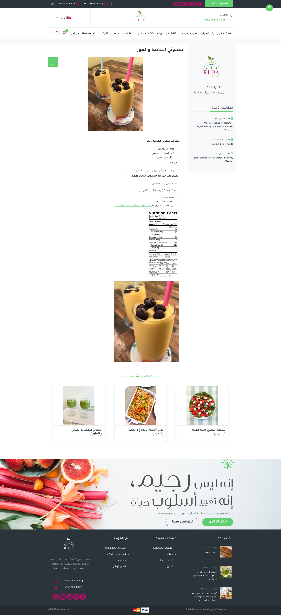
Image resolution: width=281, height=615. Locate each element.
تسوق (205, 33)
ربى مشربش (226, 609)
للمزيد (103, 433)
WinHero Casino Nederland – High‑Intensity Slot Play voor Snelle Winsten (215, 127)
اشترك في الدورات (167, 33)
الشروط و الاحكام (116, 554)
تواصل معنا (166, 560)
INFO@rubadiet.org (93, 4)
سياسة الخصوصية (115, 548)
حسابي (122, 560)
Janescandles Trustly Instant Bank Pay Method (213, 160)
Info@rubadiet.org (73, 581)
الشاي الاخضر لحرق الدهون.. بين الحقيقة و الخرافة (205, 576)
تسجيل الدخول (219, 3)
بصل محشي (210, 552)
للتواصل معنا (90, 33)
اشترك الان (218, 522)
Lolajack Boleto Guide (222, 144)
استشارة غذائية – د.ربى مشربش (132, 206)
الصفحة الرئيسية (222, 33)
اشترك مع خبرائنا (144, 33)
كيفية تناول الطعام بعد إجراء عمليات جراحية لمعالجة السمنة (204, 597)
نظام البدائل (119, 566)
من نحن (75, 33)
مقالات (128, 33)
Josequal (52, 609)
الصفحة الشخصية (162, 548)
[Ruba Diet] (140, 17)
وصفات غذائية (111, 33)
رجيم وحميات (189, 33)
